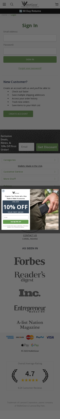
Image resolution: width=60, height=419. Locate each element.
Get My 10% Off (16, 222)
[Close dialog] (3, 191)
